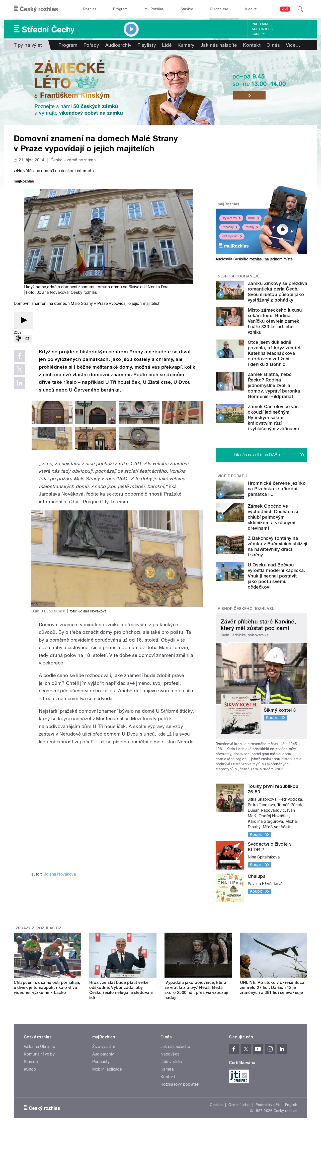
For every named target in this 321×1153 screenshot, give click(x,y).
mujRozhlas (154, 9)
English (291, 1105)
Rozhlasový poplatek (179, 1084)
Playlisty (146, 45)
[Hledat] (300, 9)
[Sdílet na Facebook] (19, 356)
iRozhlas (90, 9)
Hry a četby (229, 218)
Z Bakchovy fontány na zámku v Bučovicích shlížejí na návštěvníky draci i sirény (277, 546)
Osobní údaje (239, 1105)
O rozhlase (219, 9)
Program (120, 9)
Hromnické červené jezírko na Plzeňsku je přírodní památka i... (277, 489)
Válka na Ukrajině (39, 1046)
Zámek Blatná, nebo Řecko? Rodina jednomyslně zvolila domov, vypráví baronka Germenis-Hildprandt (274, 385)
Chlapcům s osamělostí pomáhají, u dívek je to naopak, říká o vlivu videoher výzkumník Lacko (47, 987)
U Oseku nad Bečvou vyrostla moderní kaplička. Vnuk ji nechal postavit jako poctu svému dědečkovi (276, 576)
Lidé (167, 45)
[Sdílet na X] (19, 369)
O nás (273, 45)
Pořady (91, 45)
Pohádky (227, 227)
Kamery (258, 34)
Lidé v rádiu (171, 1061)
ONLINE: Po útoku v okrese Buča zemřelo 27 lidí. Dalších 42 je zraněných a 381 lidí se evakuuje (272, 987)
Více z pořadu (233, 476)
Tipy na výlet (28, 45)
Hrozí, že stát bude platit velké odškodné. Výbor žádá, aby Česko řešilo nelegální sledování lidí (121, 990)
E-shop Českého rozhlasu (246, 608)
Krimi (251, 218)
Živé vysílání (230, 236)
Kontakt (252, 45)
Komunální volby (39, 1054)
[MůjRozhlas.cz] (24, 181)
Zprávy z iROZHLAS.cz (38, 928)
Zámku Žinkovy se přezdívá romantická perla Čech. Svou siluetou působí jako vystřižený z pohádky (277, 292)
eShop (30, 1069)
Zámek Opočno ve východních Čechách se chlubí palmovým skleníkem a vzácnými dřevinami (273, 517)
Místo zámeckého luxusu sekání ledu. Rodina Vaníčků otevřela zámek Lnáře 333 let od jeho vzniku (275, 321)
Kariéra (167, 1069)
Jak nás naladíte (219, 45)
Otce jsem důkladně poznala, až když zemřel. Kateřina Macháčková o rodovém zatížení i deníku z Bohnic (275, 353)
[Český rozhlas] (36, 9)
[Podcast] (18, 339)
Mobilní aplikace (107, 1069)
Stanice (187, 9)
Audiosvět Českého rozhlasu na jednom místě (254, 259)
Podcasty (101, 1061)
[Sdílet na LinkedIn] (19, 383)
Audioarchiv (262, 29)
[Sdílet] (27, 339)
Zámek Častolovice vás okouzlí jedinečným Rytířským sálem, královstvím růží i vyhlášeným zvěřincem (273, 417)
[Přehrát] (23, 320)
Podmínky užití (268, 1105)
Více (293, 45)
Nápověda (170, 1054)
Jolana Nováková (52, 292)
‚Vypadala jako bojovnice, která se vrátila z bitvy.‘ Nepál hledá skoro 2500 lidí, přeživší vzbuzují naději (196, 990)
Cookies (216, 1105)
